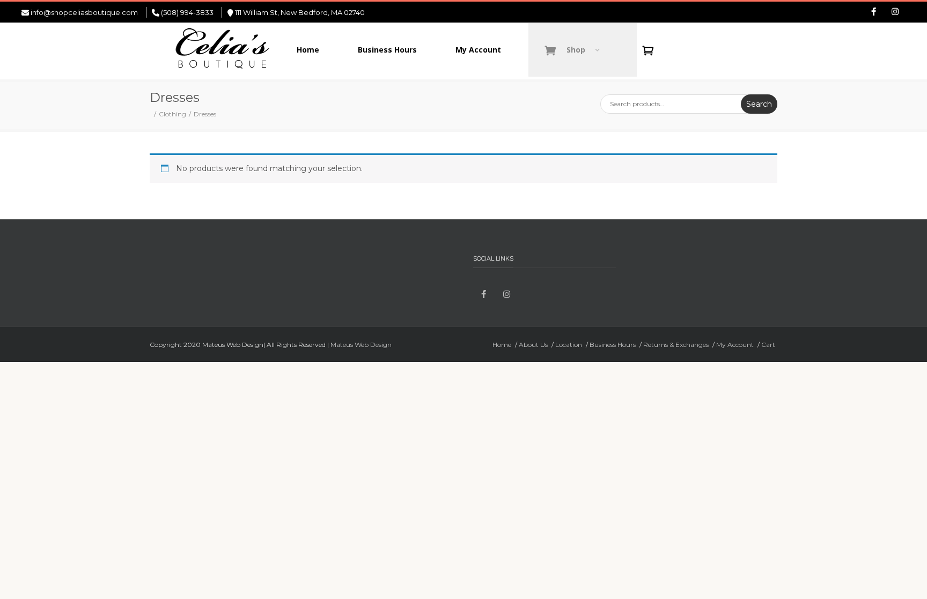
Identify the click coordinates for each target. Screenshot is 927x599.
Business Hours (613, 345)
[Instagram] (895, 12)
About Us (533, 345)
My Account (735, 345)
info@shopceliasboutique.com (84, 12)
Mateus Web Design (361, 345)
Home (501, 345)
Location (568, 345)
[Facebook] (873, 12)
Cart (768, 345)
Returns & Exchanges (676, 345)
